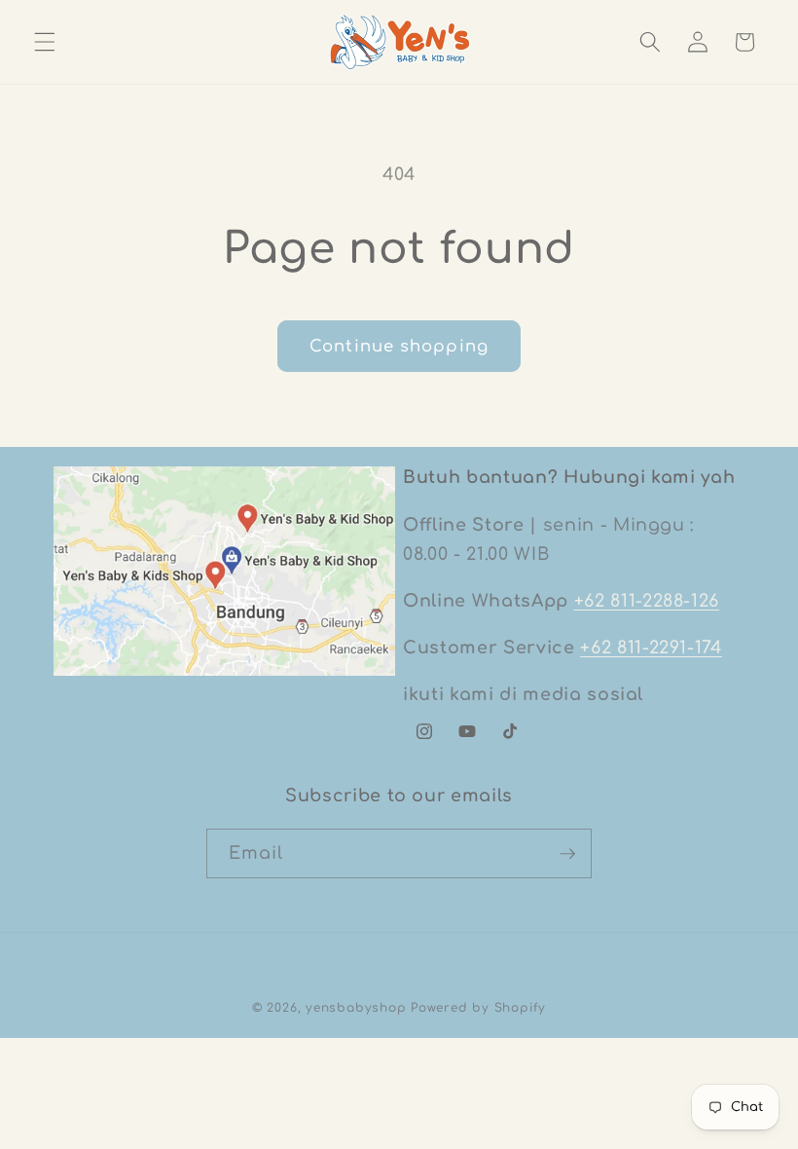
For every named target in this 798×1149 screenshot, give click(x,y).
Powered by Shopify (478, 1008)
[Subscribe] (567, 854)
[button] (44, 42)
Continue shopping (399, 346)
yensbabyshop (356, 1008)
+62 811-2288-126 (647, 601)
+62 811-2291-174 (651, 647)
